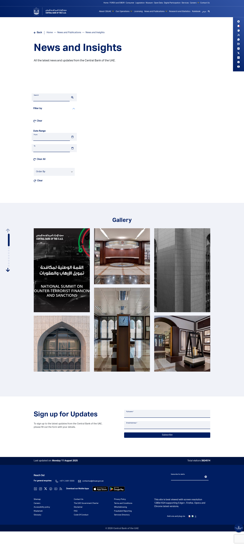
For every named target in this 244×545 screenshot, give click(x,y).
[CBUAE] (54, 11)
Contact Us (205, 3)
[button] (9, 240)
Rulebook (196, 12)
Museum (149, 3)
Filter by (37, 109)
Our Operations (123, 12)
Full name (129, 411)
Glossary (37, 515)
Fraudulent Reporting (123, 511)
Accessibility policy (42, 507)
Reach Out (39, 475)
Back (39, 33)
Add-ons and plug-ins (176, 516)
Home (106, 3)
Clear (39, 121)
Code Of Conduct (81, 515)
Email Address (131, 423)
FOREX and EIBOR (117, 3)
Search (36, 95)
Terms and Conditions (123, 503)
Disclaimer (78, 507)
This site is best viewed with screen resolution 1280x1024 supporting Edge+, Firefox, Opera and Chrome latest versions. (179, 503)
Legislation (140, 3)
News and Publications (154, 12)
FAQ (75, 511)
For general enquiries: (43, 481)
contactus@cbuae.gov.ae (93, 481)
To (34, 146)
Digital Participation (172, 3)
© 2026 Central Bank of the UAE (122, 529)
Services (185, 3)
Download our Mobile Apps (77, 489)
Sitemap (37, 499)
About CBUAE (105, 12)
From (35, 135)
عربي (204, 12)
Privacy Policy (120, 499)
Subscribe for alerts (178, 474)
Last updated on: (56, 461)
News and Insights (78, 49)
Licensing (138, 12)
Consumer (130, 3)
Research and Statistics (179, 12)
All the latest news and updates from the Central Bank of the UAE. (75, 60)
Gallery (122, 220)
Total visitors (198, 461)
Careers (193, 3)
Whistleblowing (120, 507)
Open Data (158, 3)
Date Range (39, 131)
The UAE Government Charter (86, 503)
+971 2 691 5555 (67, 481)
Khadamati (38, 511)
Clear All (41, 159)
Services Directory (122, 515)
